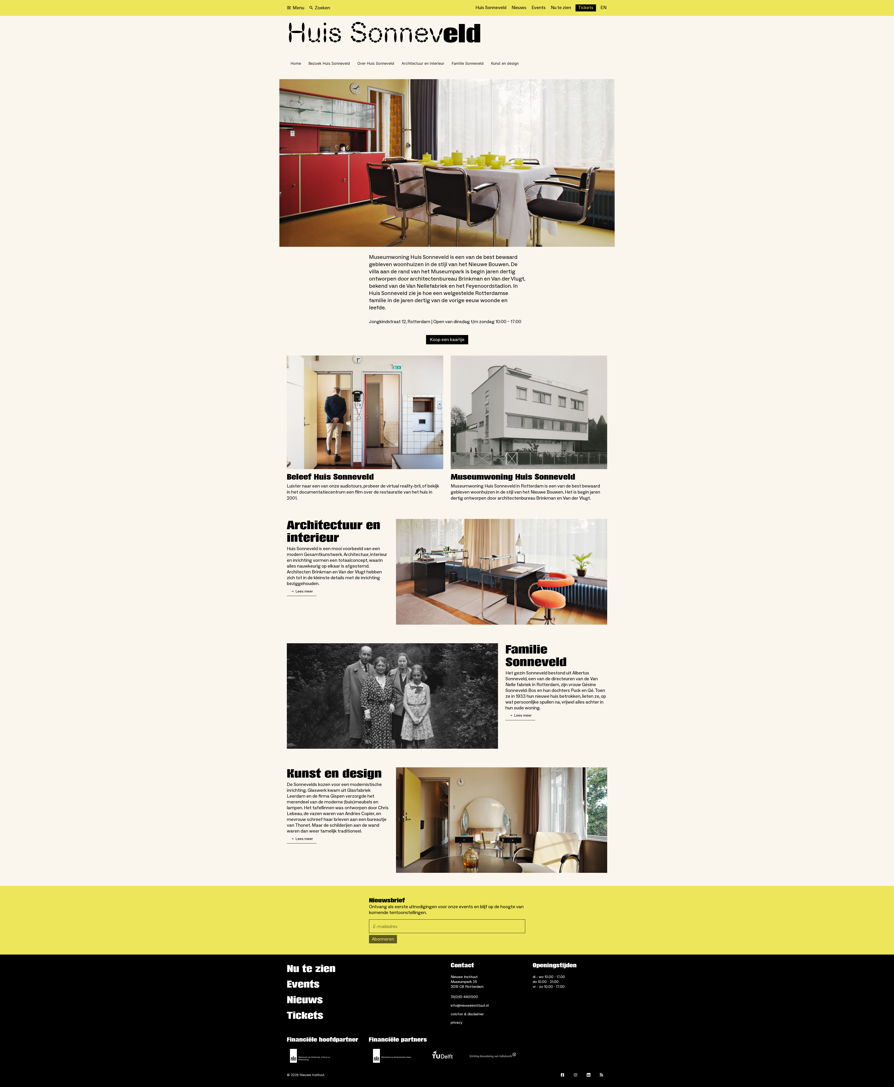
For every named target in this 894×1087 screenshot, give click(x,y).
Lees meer (302, 591)
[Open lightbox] (447, 163)
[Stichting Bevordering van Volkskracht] (492, 1056)
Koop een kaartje (447, 340)
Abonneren (383, 939)
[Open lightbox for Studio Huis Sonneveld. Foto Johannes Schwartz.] (501, 571)
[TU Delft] (442, 1056)
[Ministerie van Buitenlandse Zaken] (392, 1056)
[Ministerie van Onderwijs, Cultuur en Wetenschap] (310, 1056)
